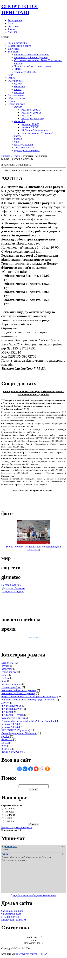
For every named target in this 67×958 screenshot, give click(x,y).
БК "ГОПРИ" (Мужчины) (15, 730)
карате (5, 675)
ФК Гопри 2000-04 (11, 708)
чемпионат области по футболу (18, 690)
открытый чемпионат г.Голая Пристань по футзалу (29, 696)
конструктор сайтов (26, 954)
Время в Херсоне (34, 637)
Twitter (11, 29)
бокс (4, 681)
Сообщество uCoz (11, 913)
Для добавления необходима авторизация (33, 895)
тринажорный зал (11, 687)
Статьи (16, 156)
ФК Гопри (7, 711)
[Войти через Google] (41, 768)
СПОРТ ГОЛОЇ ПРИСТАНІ (19, 9)
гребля (5, 678)
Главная (5, 156)
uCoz (44, 954)
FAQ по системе (10, 916)
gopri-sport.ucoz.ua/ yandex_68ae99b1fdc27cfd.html (28, 721)
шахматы (6, 748)
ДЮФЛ (5, 702)
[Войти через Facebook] (30, 768)
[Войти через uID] (19, 768)
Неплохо (10, 814)
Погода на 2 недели (13, 591)
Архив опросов (23, 827)
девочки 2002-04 (10, 727)
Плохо (8, 818)
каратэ (5, 742)
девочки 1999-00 (10, 724)
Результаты (7, 827)
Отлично (10, 808)
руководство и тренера (14, 718)
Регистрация (15, 20)
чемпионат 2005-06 (12, 751)
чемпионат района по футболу (18, 693)
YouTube (12, 32)
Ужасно (9, 821)
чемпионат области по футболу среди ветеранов (28, 699)
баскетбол (7, 668)
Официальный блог (12, 911)
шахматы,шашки (10, 684)
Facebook (13, 26)
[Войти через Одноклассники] (47, 768)
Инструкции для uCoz (13, 919)
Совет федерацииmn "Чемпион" (19, 733)
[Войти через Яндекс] (36, 768)
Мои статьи (7, 662)
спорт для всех (9, 672)
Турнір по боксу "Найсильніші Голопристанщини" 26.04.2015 (34, 548)
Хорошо (9, 811)
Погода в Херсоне (11, 584)
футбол (5, 665)
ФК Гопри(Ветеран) (12, 714)
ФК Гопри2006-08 (11, 705)
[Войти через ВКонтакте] (25, 768)
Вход (10, 23)
